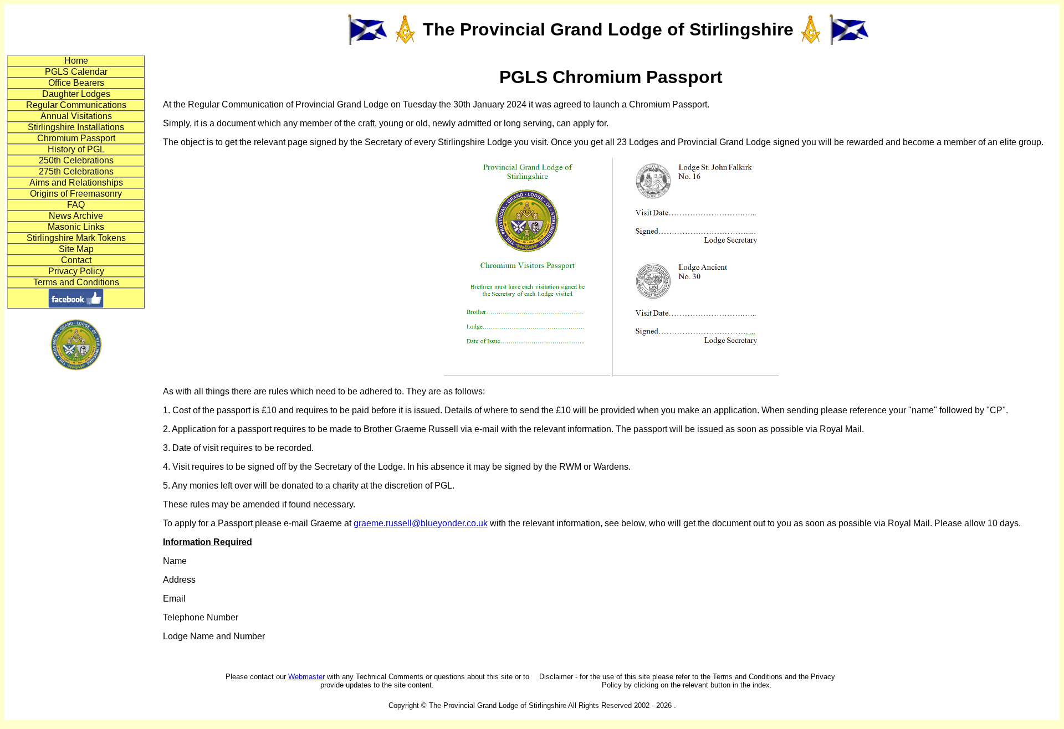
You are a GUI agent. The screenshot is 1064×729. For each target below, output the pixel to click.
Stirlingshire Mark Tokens (76, 238)
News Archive (76, 215)
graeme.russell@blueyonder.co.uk (421, 523)
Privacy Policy (76, 271)
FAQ (76, 204)
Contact (76, 260)
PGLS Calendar (76, 71)
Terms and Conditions (76, 282)
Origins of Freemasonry (76, 193)
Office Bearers (76, 83)
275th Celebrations (76, 171)
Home (76, 60)
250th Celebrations (76, 160)
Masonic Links (76, 227)
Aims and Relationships (76, 182)
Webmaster (306, 676)
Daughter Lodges (76, 94)
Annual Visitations (76, 116)
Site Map (76, 249)
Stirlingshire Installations (76, 127)
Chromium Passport (76, 138)
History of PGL (76, 149)
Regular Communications (76, 105)
